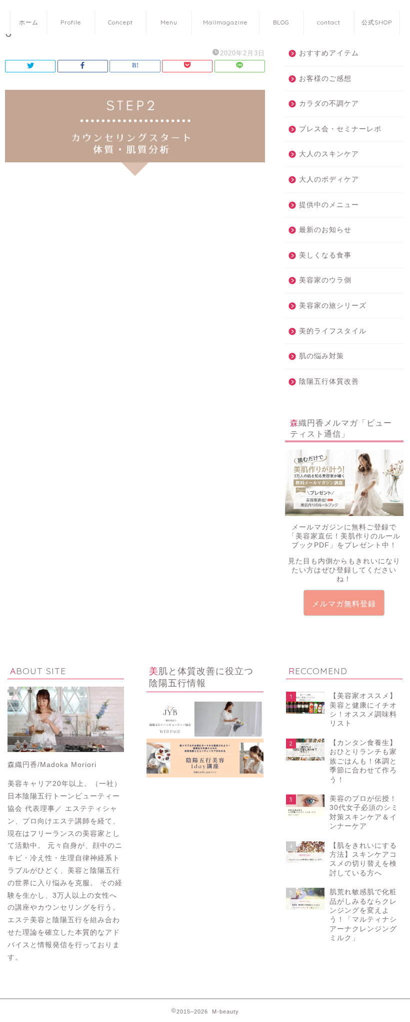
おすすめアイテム (329, 53)
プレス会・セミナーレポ (340, 129)
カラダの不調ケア (329, 103)
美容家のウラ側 (325, 280)
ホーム (28, 22)
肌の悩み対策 (321, 356)
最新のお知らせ (325, 230)
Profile (70, 22)
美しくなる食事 (325, 255)
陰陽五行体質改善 (329, 381)
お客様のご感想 (325, 78)
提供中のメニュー (329, 205)
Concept (120, 22)
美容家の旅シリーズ (332, 305)
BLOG (281, 22)
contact (328, 22)
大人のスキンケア (329, 154)
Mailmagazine (225, 22)
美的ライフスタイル (332, 331)
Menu (169, 22)
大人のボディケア (329, 179)
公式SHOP (377, 22)
